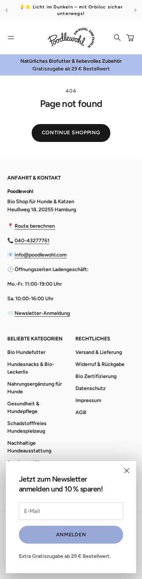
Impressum (88, 400)
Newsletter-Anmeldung (42, 313)
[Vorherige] (6, 10)
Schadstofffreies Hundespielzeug (27, 427)
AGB (80, 412)
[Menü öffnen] (11, 37)
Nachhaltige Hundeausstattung (29, 447)
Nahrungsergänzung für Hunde (34, 388)
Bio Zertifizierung (96, 376)
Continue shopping (71, 133)
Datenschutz (90, 388)
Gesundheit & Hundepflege (23, 407)
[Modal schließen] (126, 470)
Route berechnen (35, 226)
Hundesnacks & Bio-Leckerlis (30, 368)
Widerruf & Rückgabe (100, 364)
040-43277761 (32, 241)
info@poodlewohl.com (41, 255)
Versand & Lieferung (98, 352)
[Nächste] (135, 10)
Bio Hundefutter (26, 352)
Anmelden (71, 535)
